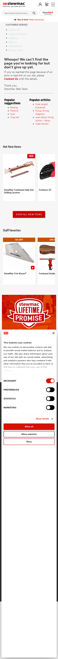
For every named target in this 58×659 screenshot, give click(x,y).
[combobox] (19, 12)
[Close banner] (53, 333)
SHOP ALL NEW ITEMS (29, 214)
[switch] (50, 389)
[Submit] (34, 13)
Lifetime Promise (17, 34)
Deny (29, 441)
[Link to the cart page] (46, 4)
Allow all (29, 426)
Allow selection (29, 434)
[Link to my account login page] (40, 4)
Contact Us (14, 30)
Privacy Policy (16, 50)
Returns (13, 42)
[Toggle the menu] (53, 4)
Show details (42, 419)
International (15, 46)
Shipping (13, 38)
